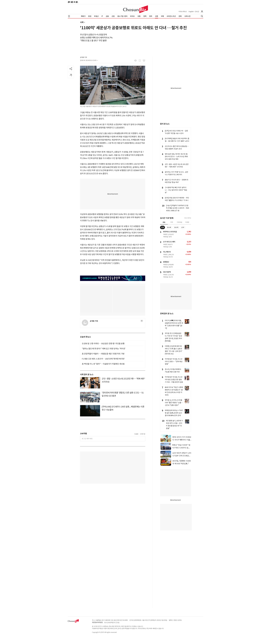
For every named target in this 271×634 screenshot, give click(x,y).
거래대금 (179, 222)
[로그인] (202, 11)
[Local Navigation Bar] (69, 16)
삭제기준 (142, 434)
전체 (162, 227)
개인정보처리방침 (97, 622)
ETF (183, 227)
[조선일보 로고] (73, 2)
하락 (171, 222)
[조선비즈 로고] (135, 9)
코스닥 (176, 227)
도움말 (136, 434)
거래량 (187, 222)
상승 (164, 222)
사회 (82, 22)
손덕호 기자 (83, 57)
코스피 (169, 227)
